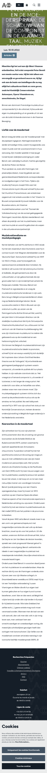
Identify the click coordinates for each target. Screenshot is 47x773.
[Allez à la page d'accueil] (7, 5)
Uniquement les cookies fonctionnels (24, 750)
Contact (23, 680)
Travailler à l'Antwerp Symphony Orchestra (23, 671)
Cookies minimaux (23, 758)
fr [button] (19, 5)
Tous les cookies (24, 766)
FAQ (23, 677)
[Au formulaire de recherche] (35, 5)
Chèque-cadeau (23, 668)
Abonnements (23, 665)
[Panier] (28, 5)
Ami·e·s (23, 674)
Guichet (23, 662)
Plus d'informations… (22, 742)
